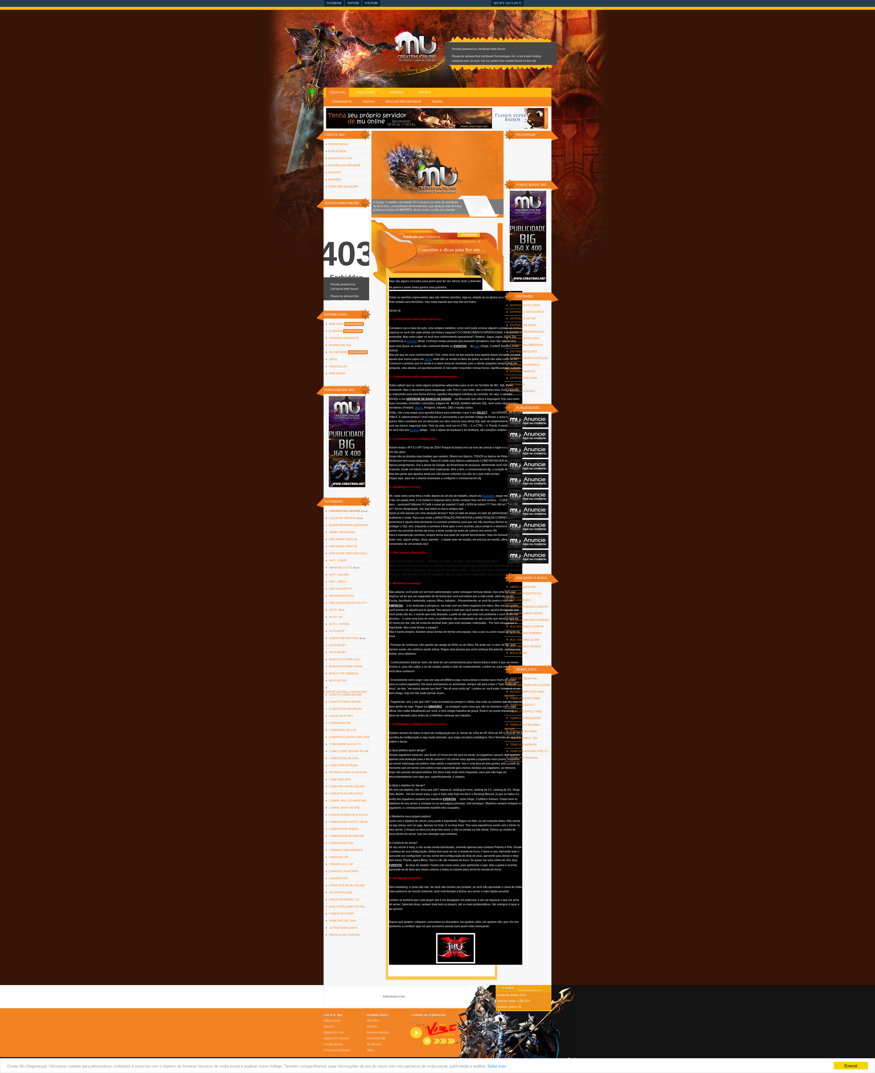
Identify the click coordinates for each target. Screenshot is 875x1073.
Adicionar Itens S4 (343, 539)
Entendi (850, 1065)
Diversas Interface (344, 338)
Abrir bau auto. (344, 567)
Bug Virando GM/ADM (525, 646)
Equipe (437, 101)
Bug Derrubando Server (529, 606)
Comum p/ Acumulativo (346, 793)
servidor (412, 341)
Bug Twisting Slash (524, 639)
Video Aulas (338, 366)
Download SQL (340, 345)
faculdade (488, 495)
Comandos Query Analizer (349, 737)
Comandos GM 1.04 (342, 730)
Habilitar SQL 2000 (342, 920)
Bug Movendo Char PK (527, 626)
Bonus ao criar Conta (346, 666)
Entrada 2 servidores (527, 312)
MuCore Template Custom (530, 685)
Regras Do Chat (340, 158)
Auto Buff (336, 631)
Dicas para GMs (340, 892)
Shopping (396, 92)
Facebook (334, 3)
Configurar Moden (343, 829)
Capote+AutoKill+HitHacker (345, 692)
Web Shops (337, 373)
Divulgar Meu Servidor (403, 101)
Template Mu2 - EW (523, 738)
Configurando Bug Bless (348, 814)
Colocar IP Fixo (341, 716)
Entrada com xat (523, 318)
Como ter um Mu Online (347, 786)
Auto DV (329, 1026)
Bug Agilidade (520, 600)
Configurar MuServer (346, 836)
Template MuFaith (523, 744)
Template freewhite (525, 718)
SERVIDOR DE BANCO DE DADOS (428, 399)
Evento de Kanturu (347, 638)
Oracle (418, 407)
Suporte (424, 92)
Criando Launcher (343, 871)
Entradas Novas (522, 391)
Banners (335, 179)
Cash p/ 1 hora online (345, 694)
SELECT (482, 412)
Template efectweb (525, 698)
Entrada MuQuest (523, 351)
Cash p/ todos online (345, 701)
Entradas (517, 384)
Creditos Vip (338, 857)
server (428, 359)
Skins (333, 359)
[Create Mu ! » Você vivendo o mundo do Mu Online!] (416, 43)
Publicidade (365, 92)
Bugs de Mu (337, 680)
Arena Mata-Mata (341, 595)
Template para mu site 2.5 (529, 751)
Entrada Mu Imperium (526, 345)
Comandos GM (339, 723)
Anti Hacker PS (340, 588)
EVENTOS (460, 346)
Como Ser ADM (339, 779)
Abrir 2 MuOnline (342, 532)
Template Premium (524, 757)
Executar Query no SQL (347, 906)
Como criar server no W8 (348, 751)
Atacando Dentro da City (348, 603)
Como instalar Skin (343, 758)
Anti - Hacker (339, 574)
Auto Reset (337, 645)
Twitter (353, 3)
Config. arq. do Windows (347, 800)
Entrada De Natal (523, 325)
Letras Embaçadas (343, 927)
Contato (334, 172)
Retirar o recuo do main (348, 772)
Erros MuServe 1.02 (344, 899)
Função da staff (341, 913)
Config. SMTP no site (344, 807)
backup (414, 430)
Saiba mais (496, 1066)
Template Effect (522, 705)
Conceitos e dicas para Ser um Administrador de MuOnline (453, 249)
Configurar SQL (341, 843)
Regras (369, 101)
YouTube (371, 3)
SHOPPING (546, 118)
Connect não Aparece (346, 850)
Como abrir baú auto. (345, 744)
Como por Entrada (343, 765)
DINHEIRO (435, 706)
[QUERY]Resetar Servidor (348, 525)
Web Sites (346, 324)
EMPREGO (396, 605)
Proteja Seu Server (344, 935)
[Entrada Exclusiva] (525, 305)
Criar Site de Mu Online (347, 885)
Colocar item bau (346, 518)
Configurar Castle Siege (348, 821)
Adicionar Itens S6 (343, 546)
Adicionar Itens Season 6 (348, 553)
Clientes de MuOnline (345, 708)
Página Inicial (342, 101)
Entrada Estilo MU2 (525, 338)
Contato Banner (333, 1044)
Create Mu (337, 92)
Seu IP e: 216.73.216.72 (507, 3)
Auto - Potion (339, 624)
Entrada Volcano (523, 378)
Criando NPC (338, 878)
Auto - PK (335, 617)
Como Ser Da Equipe (343, 186)
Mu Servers (348, 352)
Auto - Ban (337, 610)
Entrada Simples (522, 371)
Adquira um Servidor (344, 165)
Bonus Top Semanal (344, 673)
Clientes (345, 331)
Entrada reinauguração (529, 358)
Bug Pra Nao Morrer (526, 633)
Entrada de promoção (527, 331)
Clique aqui (396, 478)
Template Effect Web (526, 711)
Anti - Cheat (338, 560)
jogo (477, 346)
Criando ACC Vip (341, 864)
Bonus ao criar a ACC (345, 659)
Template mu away (523, 731)
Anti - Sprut (338, 581)
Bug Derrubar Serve (526, 613)
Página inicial (338, 144)
